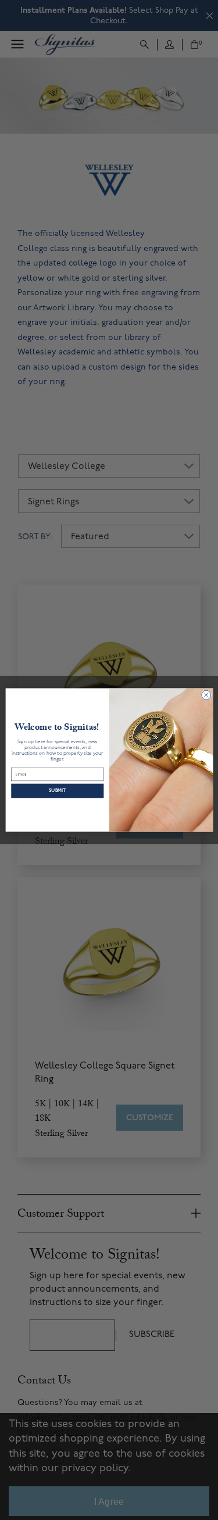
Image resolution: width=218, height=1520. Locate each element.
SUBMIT (57, 790)
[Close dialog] (205, 695)
